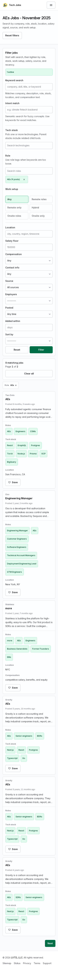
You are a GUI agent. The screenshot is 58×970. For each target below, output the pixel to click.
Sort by (9, 334)
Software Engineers (16, 547)
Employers (11, 294)
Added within (12, 321)
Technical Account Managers (21, 555)
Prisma (33, 453)
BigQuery (11, 462)
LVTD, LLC (17, 957)
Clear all (29, 373)
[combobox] (29, 145)
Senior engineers (24, 736)
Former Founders (40, 649)
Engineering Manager (17, 530)
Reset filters (12, 35)
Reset (17, 349)
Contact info (12, 267)
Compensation (13, 254)
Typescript (12, 758)
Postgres (35, 445)
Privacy (27, 963)
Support (47, 963)
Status (17, 963)
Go (23, 758)
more (9, 640)
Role (7, 155)
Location (10, 227)
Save (15, 482)
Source (9, 281)
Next (50, 943)
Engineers (20, 431)
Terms (37, 963)
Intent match (12, 103)
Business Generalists (17, 649)
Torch (10, 453)
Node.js (21, 453)
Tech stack (11, 130)
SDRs (18, 897)
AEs (9, 431)
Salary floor (11, 240)
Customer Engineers (17, 539)
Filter (41, 349)
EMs (9, 657)
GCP (43, 453)
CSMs (33, 431)
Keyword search (14, 80)
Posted (9, 307)
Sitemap (7, 963)
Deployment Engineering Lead (21, 563)
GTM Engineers (14, 572)
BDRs (39, 736)
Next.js (10, 750)
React (10, 445)
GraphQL (22, 445)
